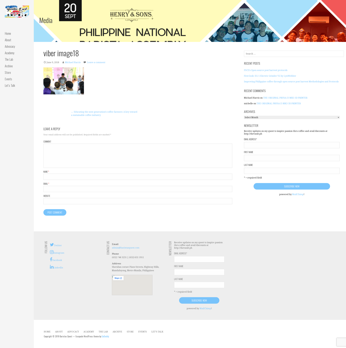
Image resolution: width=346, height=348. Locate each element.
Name (46, 171)
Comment (47, 141)
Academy (9, 52)
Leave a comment (96, 62)
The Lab (9, 59)
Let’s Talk (10, 85)
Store (8, 72)
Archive (9, 65)
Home (8, 33)
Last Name (248, 165)
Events (8, 78)
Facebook (57, 260)
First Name (248, 152)
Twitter (58, 245)
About (8, 39)
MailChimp (298, 194)
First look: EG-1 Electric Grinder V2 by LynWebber (270, 76)
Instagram (59, 253)
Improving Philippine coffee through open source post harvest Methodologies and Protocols (291, 81)
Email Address (250, 139)
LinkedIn (58, 267)
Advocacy (10, 46)
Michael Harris (73, 62)
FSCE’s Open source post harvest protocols (265, 70)
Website (46, 196)
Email (46, 183)
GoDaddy (105, 336)
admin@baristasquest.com (125, 247)
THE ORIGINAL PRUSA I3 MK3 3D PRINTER (285, 98)
